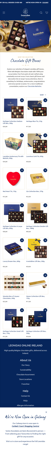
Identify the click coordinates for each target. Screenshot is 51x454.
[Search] (41, 12)
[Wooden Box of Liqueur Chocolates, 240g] (14, 283)
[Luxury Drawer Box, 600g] (14, 248)
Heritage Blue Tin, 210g (34, 121)
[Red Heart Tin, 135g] (14, 178)
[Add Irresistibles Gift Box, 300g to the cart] (45, 240)
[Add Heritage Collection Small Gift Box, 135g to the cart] (22, 310)
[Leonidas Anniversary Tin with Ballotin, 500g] (14, 143)
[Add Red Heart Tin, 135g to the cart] (22, 170)
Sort (42, 95)
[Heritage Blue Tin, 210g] (37, 108)
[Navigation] (4, 12)
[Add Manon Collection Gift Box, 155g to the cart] (45, 275)
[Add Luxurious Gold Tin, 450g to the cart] (45, 135)
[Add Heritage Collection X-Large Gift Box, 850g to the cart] (22, 205)
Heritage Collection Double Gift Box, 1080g (37, 227)
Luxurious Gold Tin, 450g (34, 156)
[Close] (46, 412)
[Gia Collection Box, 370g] (37, 178)
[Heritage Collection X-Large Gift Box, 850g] (14, 213)
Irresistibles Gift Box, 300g (35, 261)
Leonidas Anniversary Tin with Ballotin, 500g (13, 157)
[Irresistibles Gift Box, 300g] (37, 248)
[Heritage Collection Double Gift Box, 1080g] (37, 213)
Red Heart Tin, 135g (9, 191)
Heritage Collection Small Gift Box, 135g (13, 332)
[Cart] (47, 12)
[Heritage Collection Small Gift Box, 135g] (14, 318)
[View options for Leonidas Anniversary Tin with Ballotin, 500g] (22, 135)
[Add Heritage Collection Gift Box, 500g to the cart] (45, 310)
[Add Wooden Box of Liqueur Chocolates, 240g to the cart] (22, 275)
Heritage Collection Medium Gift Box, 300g (12, 122)
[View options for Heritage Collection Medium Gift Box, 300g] (22, 100)
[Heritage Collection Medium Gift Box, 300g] (14, 108)
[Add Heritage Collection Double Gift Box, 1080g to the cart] (45, 205)
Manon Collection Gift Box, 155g (35, 297)
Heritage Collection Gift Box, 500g (36, 332)
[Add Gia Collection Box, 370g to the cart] (45, 170)
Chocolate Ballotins (34, 86)
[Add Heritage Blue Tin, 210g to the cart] (45, 100)
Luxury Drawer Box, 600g (11, 261)
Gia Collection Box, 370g (34, 191)
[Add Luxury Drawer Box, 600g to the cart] (22, 240)
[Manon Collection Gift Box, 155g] (37, 283)
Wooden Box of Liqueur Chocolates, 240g (11, 297)
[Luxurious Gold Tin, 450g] (37, 143)
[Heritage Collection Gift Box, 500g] (37, 318)
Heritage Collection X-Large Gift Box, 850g (12, 227)
